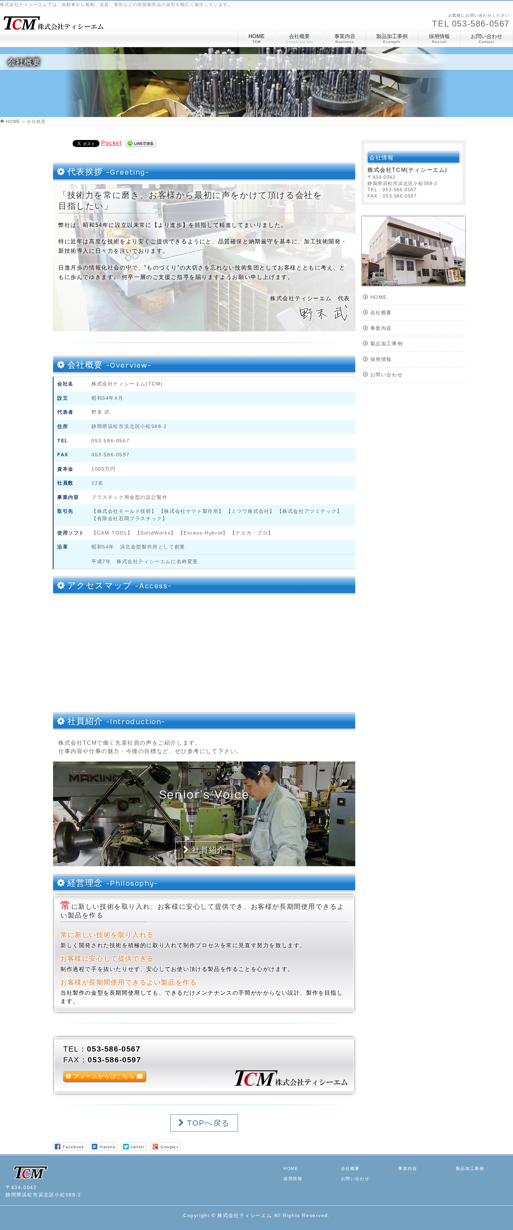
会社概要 (381, 312)
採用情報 (381, 359)
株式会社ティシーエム (244, 1215)
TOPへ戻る (207, 1123)
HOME (378, 297)
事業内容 (381, 328)
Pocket (111, 143)
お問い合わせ (386, 374)
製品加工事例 (386, 343)
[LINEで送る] (140, 143)
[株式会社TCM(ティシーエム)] (52, 26)
